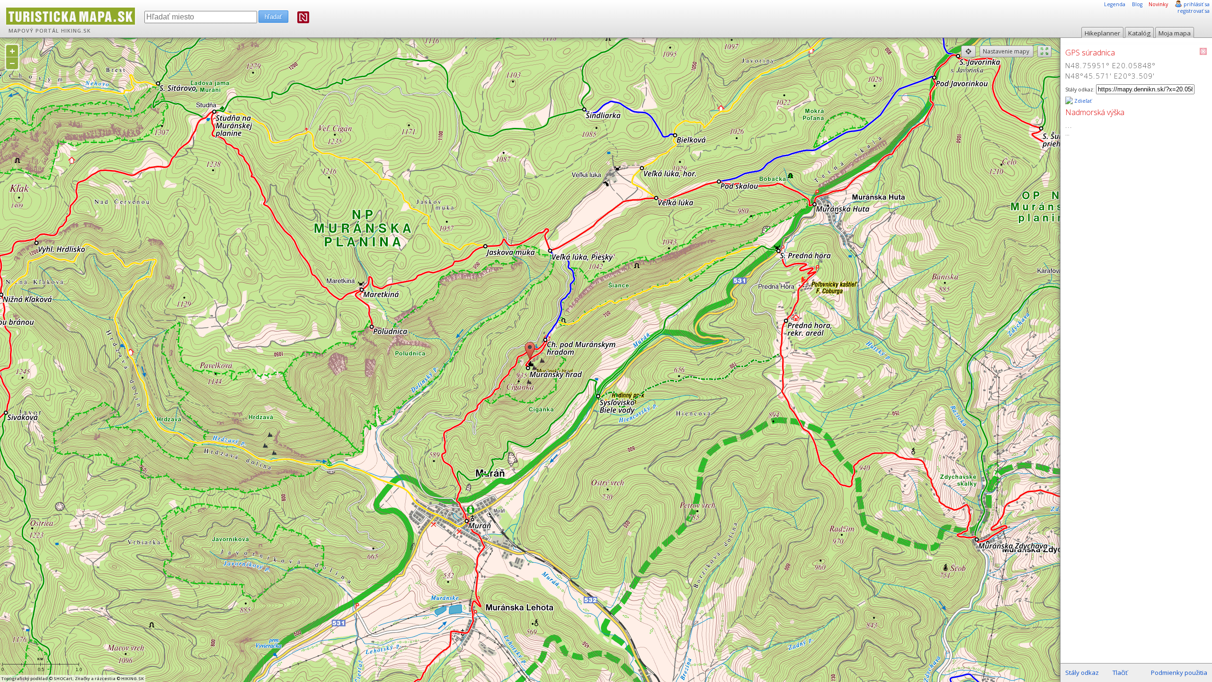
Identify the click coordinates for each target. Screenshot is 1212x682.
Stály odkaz (1082, 672)
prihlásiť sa (1197, 4)
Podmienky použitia (1179, 672)
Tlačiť (1120, 672)
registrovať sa (1193, 11)
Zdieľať (1082, 101)
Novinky (1158, 4)
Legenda (1114, 4)
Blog (1137, 4)
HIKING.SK (76, 30)
